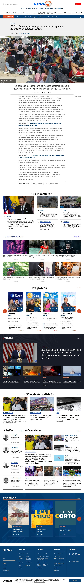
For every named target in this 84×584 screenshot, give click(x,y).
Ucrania (41, 210)
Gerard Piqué (66, 221)
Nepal (64, 210)
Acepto (75, 580)
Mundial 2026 (55, 17)
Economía (21, 12)
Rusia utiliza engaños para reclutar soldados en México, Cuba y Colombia (16, 452)
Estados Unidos (6, 377)
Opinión (78, 12)
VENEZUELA (35, 8)
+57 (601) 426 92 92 (75, 561)
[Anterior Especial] (5, 519)
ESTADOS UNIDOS (49, 8)
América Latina (54, 183)
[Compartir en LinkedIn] (46, 93)
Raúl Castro (18, 17)
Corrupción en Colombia (49, 478)
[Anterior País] (80, 16)
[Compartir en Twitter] (44, 93)
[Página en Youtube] (79, 554)
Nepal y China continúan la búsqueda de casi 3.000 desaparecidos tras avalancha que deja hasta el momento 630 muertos (72, 215)
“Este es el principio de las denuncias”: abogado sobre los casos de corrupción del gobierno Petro (52, 482)
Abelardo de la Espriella (8, 412)
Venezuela (5, 565)
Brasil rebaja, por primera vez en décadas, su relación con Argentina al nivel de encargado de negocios (33, 482)
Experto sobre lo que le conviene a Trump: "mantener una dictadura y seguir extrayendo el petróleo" (61, 354)
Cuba (48, 17)
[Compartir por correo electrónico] (48, 93)
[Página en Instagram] (73, 554)
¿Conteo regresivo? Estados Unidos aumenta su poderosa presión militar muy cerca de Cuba (15, 326)
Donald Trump (44, 347)
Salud (65, 12)
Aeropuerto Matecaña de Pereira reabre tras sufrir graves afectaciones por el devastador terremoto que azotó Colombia (47, 227)
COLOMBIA (28, 8)
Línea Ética (56, 568)
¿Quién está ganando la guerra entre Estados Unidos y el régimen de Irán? (41, 417)
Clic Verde (38, 553)
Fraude (44, 377)
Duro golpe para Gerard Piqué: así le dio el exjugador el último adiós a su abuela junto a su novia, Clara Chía (72, 226)
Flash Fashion (46, 556)
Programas (72, 12)
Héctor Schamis (16, 486)
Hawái (66, 455)
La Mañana (47, 314)
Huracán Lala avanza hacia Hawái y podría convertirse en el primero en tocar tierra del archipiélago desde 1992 (72, 460)
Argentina (27, 478)
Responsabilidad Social (58, 553)
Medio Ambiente (14, 462)
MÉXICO (41, 8)
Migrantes (12, 23)
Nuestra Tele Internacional (41, 13)
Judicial (28, 12)
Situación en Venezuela (16, 478)
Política (15, 12)
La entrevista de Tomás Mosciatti (40, 559)
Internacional (5, 572)
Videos (8, 337)
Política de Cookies (39, 582)
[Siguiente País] (80, 17)
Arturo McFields (14, 447)
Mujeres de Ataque (45, 565)
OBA (55, 572)
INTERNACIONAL (59, 8)
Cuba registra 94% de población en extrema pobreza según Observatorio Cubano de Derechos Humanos (68, 326)
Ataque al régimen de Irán (35, 412)
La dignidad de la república (15, 438)
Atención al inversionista (59, 558)
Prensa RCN (56, 570)
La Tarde (29, 314)
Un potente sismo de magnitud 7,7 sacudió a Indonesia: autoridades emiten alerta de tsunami (68, 418)
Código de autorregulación (59, 563)
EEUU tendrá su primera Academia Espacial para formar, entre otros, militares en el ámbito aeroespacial (11, 381)
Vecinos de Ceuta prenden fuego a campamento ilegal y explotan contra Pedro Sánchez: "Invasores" (31, 381)
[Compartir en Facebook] (42, 93)
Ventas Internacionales (58, 565)
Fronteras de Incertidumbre (18, 530)
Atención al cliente (57, 556)
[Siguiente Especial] (79, 519)
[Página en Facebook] (70, 554)
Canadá (46, 183)
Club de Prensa (46, 553)
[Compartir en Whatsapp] (50, 93)
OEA (34, 183)
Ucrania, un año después (42, 530)
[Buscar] (82, 13)
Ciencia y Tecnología (50, 13)
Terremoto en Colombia (45, 221)
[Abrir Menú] (4, 13)
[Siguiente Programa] (79, 311)
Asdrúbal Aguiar (14, 435)
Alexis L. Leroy (16, 472)
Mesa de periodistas (39, 565)
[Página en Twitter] (76, 554)
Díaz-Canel (42, 17)
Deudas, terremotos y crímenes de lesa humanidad (16, 482)
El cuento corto (65, 530)
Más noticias (33, 430)
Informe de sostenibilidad (59, 561)
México (4, 568)
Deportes (34, 12)
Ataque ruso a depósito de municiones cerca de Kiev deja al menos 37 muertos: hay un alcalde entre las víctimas (48, 214)
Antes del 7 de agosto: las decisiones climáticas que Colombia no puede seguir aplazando (17, 467)
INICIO (22, 8)
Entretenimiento (58, 12)
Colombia (9, 216)
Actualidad (9, 12)
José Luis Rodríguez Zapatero (30, 17)
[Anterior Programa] (5, 311)
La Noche (11, 314)
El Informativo (66, 314)
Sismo (58, 412)
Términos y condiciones (47, 579)
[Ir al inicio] (9, 552)
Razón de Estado (40, 567)
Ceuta (24, 377)
